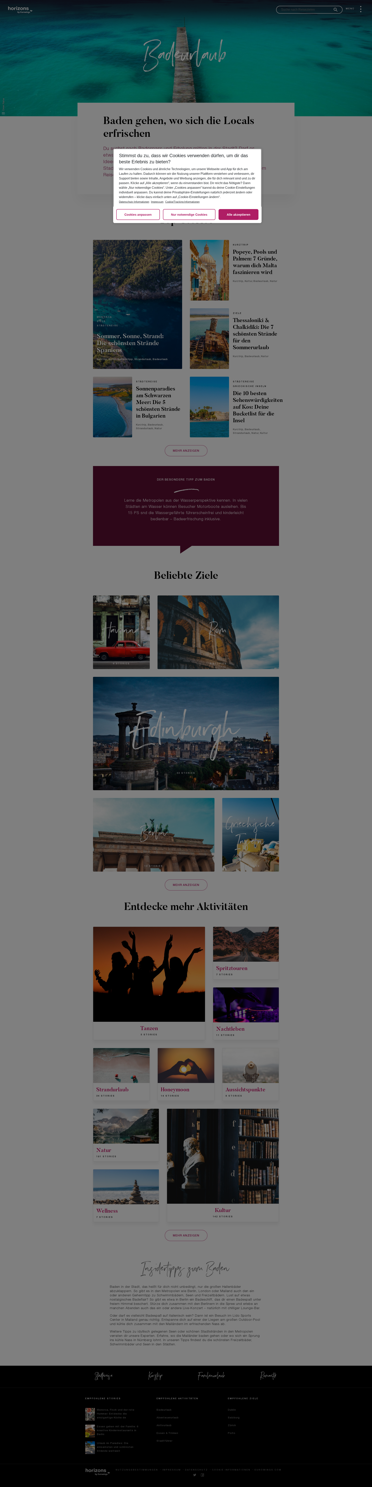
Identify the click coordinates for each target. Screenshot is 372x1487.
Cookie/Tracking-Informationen (182, 201)
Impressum (157, 201)
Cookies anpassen (138, 214)
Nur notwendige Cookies (189, 214)
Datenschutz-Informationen (134, 201)
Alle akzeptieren (238, 214)
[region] (187, 186)
